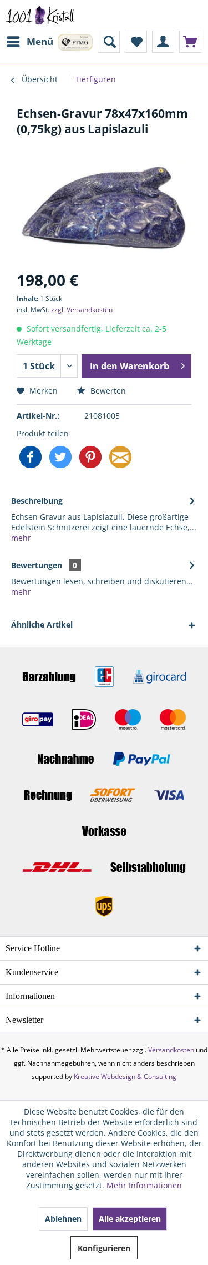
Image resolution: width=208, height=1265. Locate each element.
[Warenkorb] (190, 42)
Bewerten (107, 390)
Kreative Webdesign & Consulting (125, 1076)
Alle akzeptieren (130, 1218)
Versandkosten (171, 1050)
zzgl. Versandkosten (82, 309)
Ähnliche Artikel (42, 624)
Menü (40, 41)
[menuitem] (29, 42)
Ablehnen (63, 1218)
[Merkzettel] (136, 42)
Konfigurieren (104, 1248)
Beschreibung (37, 500)
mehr (21, 538)
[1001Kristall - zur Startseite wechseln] (40, 15)
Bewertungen (36, 565)
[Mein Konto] (163, 42)
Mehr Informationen (144, 1185)
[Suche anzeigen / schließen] (109, 42)
